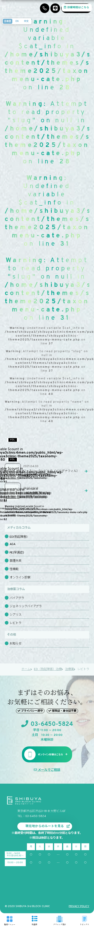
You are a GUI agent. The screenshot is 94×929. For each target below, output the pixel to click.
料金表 (34, 924)
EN (17, 21)
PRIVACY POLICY (79, 906)
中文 (26, 21)
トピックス (84, 924)
